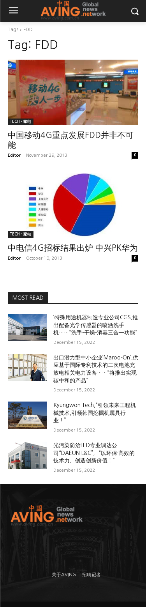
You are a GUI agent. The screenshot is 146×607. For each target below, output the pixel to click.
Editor (14, 155)
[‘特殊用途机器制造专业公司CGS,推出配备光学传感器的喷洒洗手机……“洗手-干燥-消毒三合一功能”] (27, 327)
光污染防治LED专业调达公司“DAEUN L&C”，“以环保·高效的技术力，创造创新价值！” (94, 452)
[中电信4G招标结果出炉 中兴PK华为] (73, 205)
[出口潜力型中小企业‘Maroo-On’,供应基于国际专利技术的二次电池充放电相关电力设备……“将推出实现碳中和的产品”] (27, 367)
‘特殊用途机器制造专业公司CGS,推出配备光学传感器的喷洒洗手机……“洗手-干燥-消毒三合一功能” (95, 325)
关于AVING (64, 574)
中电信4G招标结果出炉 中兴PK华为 (73, 248)
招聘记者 (91, 574)
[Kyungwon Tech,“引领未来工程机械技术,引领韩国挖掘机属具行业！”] (27, 415)
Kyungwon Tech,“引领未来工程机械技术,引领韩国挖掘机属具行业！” (94, 412)
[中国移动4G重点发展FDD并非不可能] (73, 92)
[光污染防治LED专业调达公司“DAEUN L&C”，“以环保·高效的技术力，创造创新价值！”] (27, 455)
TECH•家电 (20, 121)
